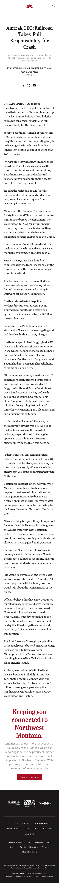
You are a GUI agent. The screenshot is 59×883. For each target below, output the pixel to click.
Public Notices (14, 829)
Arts (48, 842)
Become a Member (29, 777)
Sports (28, 842)
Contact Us (46, 829)
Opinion (12, 847)
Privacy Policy (43, 868)
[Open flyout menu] (6, 6)
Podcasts (45, 847)
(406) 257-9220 (47, 876)
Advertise (13, 823)
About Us (29, 834)
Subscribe (26, 823)
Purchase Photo (42, 823)
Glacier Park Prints (29, 852)
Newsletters (31, 829)
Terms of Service (29, 868)
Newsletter (33, 847)
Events (22, 847)
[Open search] (53, 5)
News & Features (15, 842)
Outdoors (39, 842)
